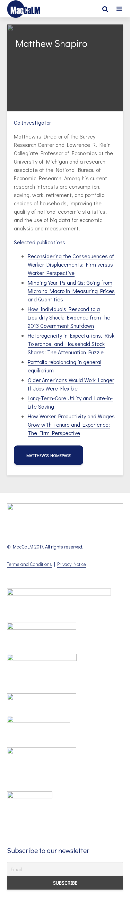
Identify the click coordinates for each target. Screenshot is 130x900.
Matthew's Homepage (48, 455)
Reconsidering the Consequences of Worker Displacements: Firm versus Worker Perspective (71, 264)
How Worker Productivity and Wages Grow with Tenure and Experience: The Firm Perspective (71, 424)
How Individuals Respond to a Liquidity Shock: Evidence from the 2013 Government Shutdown (69, 317)
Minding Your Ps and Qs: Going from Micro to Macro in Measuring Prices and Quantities (71, 291)
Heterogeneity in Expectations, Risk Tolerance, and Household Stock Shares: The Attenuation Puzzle (71, 344)
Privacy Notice (71, 564)
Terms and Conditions (29, 564)
